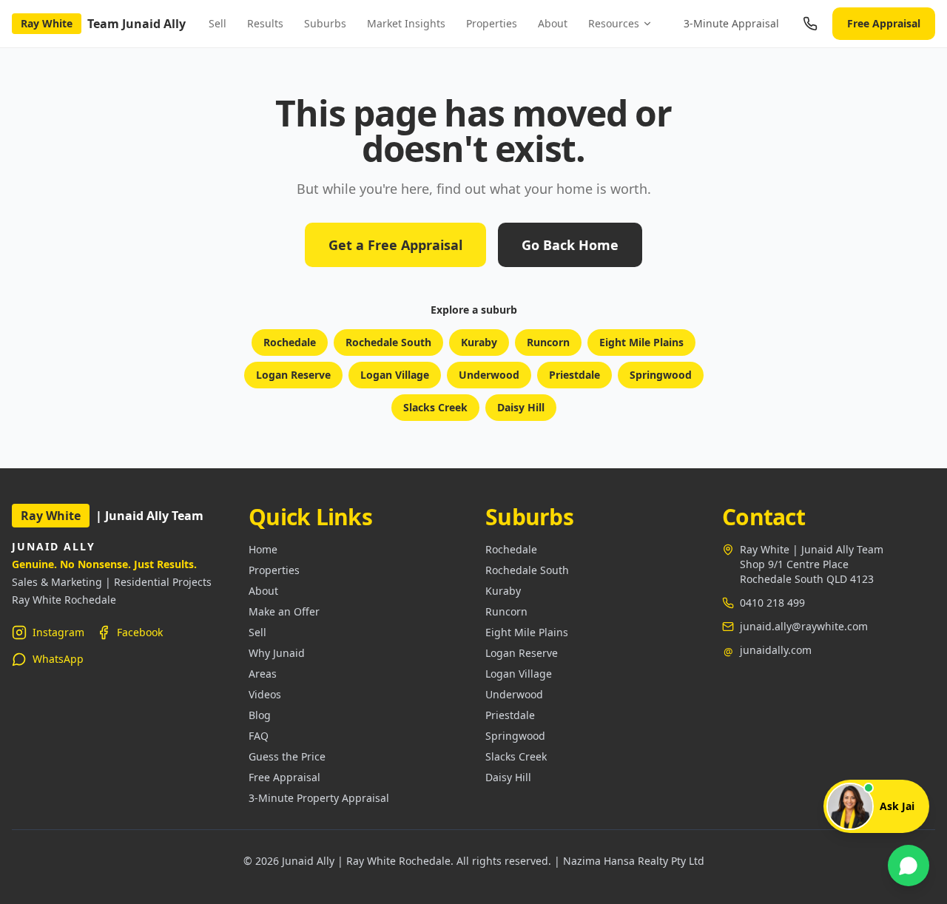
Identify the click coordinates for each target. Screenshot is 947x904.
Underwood (489, 375)
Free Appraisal (883, 23)
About (552, 23)
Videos (265, 694)
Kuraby (479, 342)
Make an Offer (284, 611)
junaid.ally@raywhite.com (804, 626)
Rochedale (289, 342)
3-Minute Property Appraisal (319, 798)
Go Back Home (570, 245)
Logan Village (394, 375)
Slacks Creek (435, 407)
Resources (613, 23)
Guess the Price (287, 756)
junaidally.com (776, 650)
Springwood (661, 375)
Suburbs (325, 23)
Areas (263, 674)
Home (263, 549)
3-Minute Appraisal (731, 23)
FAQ (259, 736)
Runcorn (548, 342)
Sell (217, 23)
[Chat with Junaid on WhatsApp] (908, 865)
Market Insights (406, 23)
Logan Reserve (293, 375)
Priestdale (574, 375)
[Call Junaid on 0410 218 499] (810, 23)
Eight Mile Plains (641, 342)
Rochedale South (388, 342)
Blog (260, 715)
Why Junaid (277, 653)
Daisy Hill (521, 407)
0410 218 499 (772, 603)
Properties (491, 23)
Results (265, 23)
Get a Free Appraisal (395, 245)
